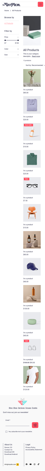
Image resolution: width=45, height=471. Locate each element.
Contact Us (8, 450)
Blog (10, 408)
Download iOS (9, 452)
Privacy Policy (30, 447)
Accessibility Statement (34, 450)
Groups (28, 408)
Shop (15, 408)
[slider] (5, 40)
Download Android (10, 454)
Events (34, 408)
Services (21, 408)
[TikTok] (38, 464)
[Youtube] (31, 464)
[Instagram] (34, 464)
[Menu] (40, 4)
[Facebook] (27, 464)
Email (8, 420)
